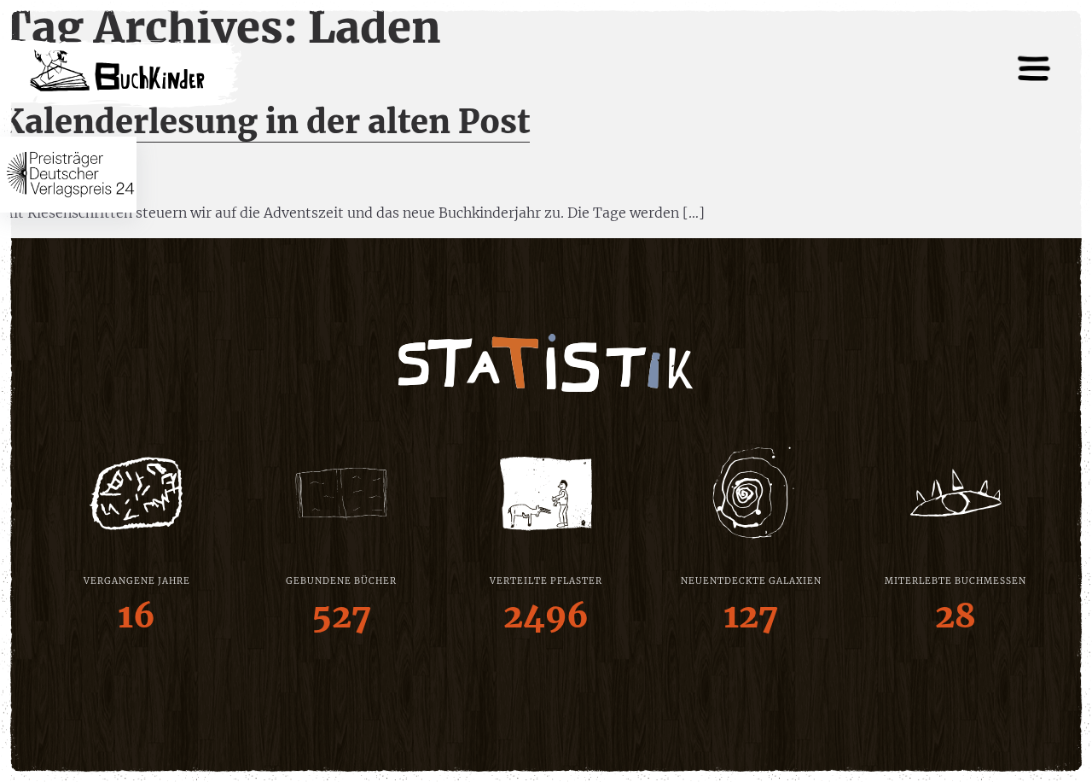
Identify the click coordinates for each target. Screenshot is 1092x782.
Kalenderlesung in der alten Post (265, 122)
